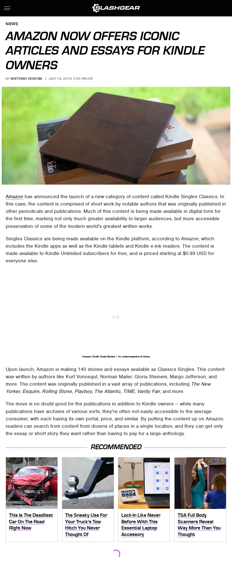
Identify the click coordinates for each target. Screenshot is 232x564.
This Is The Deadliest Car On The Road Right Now (31, 521)
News (12, 24)
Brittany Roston (26, 79)
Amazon (14, 196)
